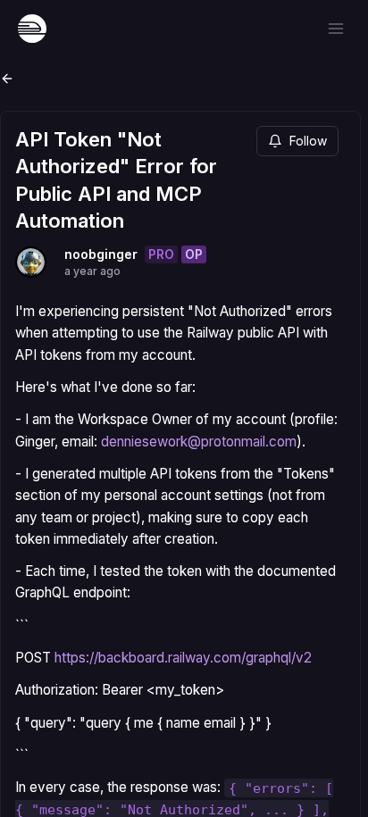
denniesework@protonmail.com (199, 441)
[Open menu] (336, 28)
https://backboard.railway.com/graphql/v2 (183, 657)
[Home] (32, 28)
